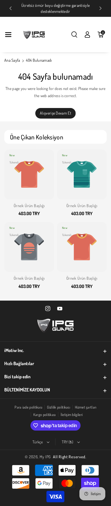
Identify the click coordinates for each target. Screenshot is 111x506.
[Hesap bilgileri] (87, 34)
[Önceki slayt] (10, 8)
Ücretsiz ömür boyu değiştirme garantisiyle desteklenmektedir (55, 8)
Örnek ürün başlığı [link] (29, 205)
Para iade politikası (28, 407)
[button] (8, 34)
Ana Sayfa (12, 60)
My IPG (45, 456)
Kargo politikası (44, 414)
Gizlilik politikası (58, 407)
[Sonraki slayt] (100, 8)
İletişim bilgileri (72, 414)
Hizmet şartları (85, 407)
